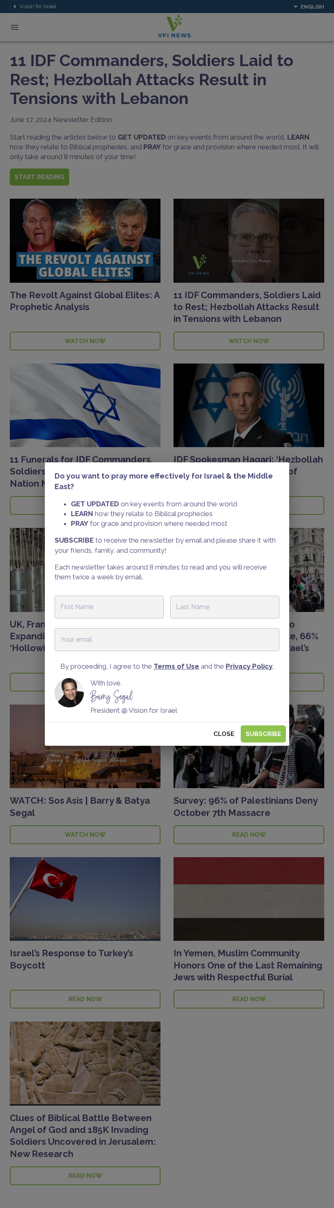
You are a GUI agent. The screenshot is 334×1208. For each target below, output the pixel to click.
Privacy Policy (249, 666)
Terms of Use (176, 666)
